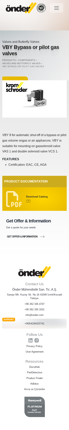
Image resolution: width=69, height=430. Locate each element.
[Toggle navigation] (56, 8)
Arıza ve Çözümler (34, 389)
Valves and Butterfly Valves (20, 41)
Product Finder (34, 378)
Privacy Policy (34, 346)
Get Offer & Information (22, 236)
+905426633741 (34, 323)
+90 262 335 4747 (34, 304)
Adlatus (34, 383)
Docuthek (34, 367)
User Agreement (35, 351)
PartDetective (34, 372)
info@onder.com (34, 315)
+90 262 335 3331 (34, 309)
